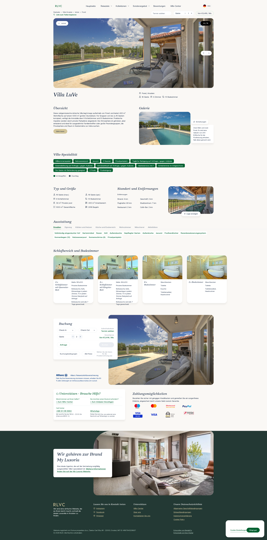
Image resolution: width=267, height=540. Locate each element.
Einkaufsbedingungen (182, 512)
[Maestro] (141, 406)
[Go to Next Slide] (210, 277)
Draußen (57, 227)
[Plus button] (80, 336)
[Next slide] (209, 53)
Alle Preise (88, 354)
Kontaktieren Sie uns (142, 516)
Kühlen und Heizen (83, 227)
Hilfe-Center (175, 6)
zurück (63, 23)
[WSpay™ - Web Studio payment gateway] (174, 414)
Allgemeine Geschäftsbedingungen (188, 508)
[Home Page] (59, 505)
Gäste (177, 13)
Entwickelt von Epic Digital (183, 533)
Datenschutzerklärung (183, 516)
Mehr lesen (60, 131)
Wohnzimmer (125, 227)
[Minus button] (73, 336)
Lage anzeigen (192, 214)
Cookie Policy (179, 519)
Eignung (68, 227)
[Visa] (157, 414)
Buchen (105, 345)
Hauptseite (91, 6)
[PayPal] (190, 406)
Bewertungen (159, 6)
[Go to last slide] (203, 53)
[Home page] (58, 6)
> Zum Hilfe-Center (64, 402)
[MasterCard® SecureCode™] (174, 406)
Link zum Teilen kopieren (66, 15)
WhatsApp (94, 411)
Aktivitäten (153, 227)
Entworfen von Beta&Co (183, 530)
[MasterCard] (157, 406)
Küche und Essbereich (106, 227)
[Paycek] (190, 414)
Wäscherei (139, 227)
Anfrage (63, 345)
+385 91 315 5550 (64, 411)
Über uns (137, 512)
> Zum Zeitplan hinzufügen (102, 402)
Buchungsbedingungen (68, 354)
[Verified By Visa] (141, 414)
